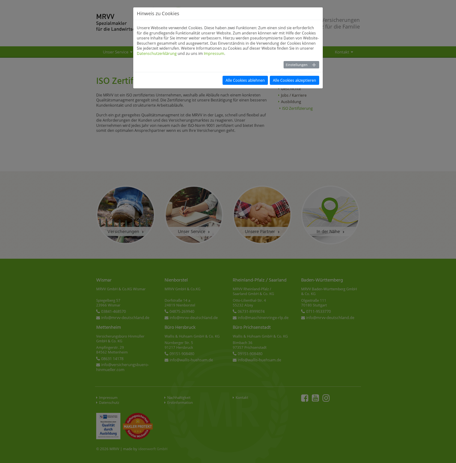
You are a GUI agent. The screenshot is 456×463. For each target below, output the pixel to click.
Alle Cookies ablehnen (245, 80)
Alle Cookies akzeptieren (294, 80)
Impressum (214, 53)
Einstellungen (297, 64)
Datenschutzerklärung (157, 53)
